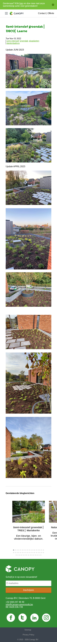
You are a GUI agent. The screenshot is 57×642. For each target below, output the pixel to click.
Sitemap (27, 630)
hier (21, 3)
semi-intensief (13, 41)
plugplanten (34, 41)
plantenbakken (13, 43)
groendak (24, 41)
